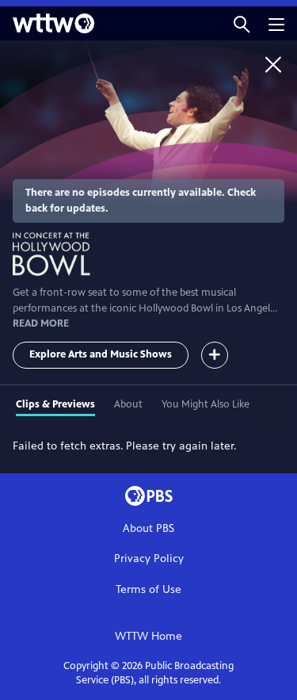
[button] (241, 23)
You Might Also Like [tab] (205, 404)
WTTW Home (148, 636)
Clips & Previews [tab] (55, 404)
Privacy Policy (149, 558)
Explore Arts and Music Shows (100, 354)
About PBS (148, 528)
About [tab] (128, 404)
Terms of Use (148, 589)
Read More (41, 323)
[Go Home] (273, 64)
